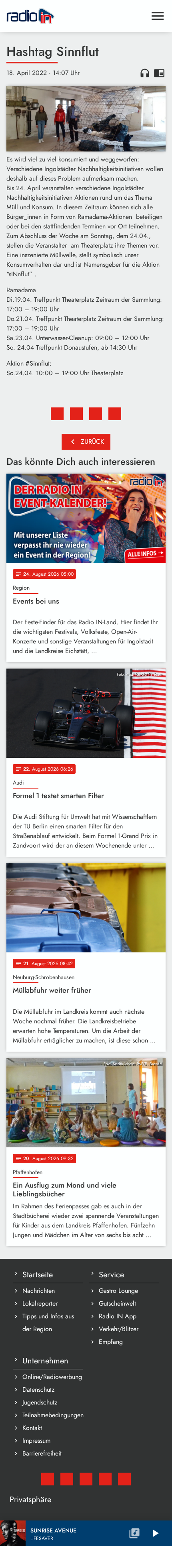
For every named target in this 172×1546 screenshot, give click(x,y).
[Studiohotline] (124, 1479)
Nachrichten (38, 1290)
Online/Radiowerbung (52, 1376)
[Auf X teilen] (76, 413)
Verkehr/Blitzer (118, 1329)
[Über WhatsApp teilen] (95, 413)
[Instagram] (86, 1479)
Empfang (111, 1341)
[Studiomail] (47, 1479)
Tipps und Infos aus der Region (48, 1323)
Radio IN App (117, 1316)
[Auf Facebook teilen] (57, 413)
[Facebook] (66, 1479)
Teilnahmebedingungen (52, 1415)
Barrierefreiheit (42, 1453)
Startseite (37, 1274)
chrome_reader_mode (159, 73)
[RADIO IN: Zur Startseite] (76, 16)
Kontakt (32, 1427)
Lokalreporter (40, 1303)
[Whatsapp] (105, 1479)
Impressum (36, 1440)
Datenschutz (38, 1389)
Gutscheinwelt (117, 1303)
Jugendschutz (39, 1402)
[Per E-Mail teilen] (114, 413)
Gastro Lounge (118, 1290)
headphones (144, 73)
